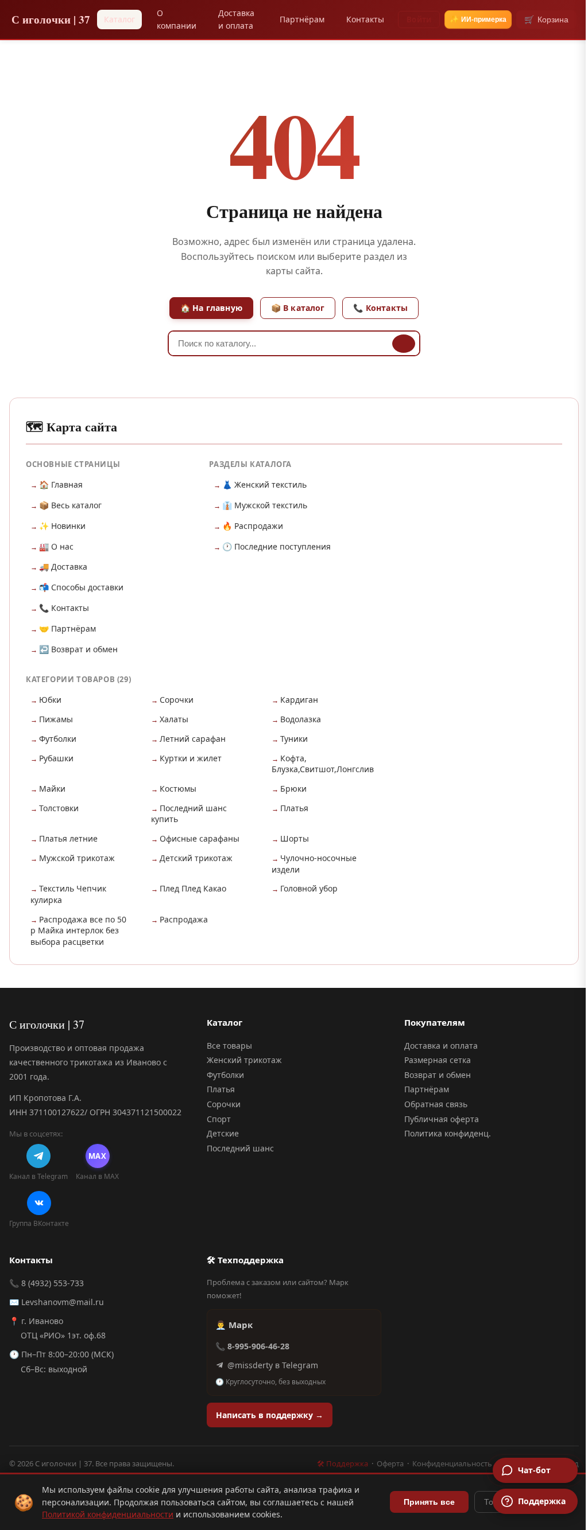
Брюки (293, 788)
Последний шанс (240, 1148)
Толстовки (59, 808)
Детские (223, 1133)
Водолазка (300, 719)
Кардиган (299, 699)
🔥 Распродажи (252, 525)
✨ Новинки (62, 525)
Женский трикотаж (244, 1059)
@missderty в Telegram (272, 1365)
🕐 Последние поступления (276, 546)
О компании (176, 19)
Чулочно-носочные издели (314, 863)
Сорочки (177, 699)
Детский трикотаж (196, 857)
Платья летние (68, 838)
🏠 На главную (211, 307)
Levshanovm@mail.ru (62, 1302)
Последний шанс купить (189, 814)
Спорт (219, 1119)
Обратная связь (435, 1104)
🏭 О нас (56, 546)
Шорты (294, 838)
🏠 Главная (61, 484)
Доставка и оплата (236, 19)
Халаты (174, 719)
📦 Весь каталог (70, 505)
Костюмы (178, 788)
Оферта (390, 1463)
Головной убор (309, 888)
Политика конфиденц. (447, 1133)
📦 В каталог (298, 307)
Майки (52, 788)
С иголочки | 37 (50, 19)
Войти (419, 19)
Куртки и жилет (191, 758)
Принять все (429, 1501)
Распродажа (184, 919)
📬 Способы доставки (81, 587)
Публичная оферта (441, 1119)
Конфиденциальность (452, 1463)
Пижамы (56, 719)
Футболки (57, 738)
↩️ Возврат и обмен (78, 649)
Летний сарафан (193, 738)
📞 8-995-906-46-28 (252, 1346)
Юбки (50, 699)
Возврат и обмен (437, 1074)
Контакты (365, 19)
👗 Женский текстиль (264, 484)
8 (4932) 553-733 (52, 1283)
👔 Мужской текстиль (264, 505)
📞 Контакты (380, 307)
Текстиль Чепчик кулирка (68, 894)
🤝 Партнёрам (67, 628)
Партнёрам (302, 19)
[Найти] (403, 343)
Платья (294, 808)
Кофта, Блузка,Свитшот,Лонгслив (323, 764)
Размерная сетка (437, 1059)
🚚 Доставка (63, 566)
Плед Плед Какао (193, 888)
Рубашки (56, 758)
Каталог (119, 19)
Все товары (229, 1045)
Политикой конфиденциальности (107, 1514)
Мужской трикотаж (77, 857)
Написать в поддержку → (269, 1415)
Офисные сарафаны (199, 838)
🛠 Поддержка (342, 1463)
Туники (294, 738)
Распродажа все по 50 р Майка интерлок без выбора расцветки (78, 930)
